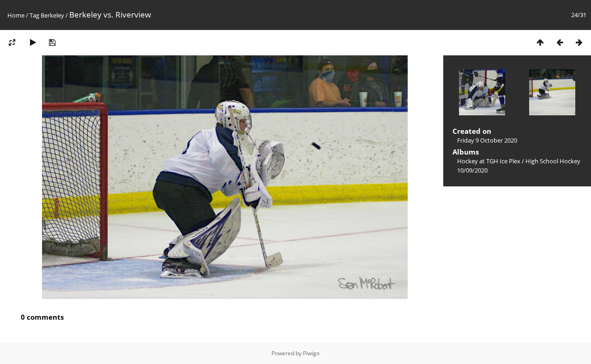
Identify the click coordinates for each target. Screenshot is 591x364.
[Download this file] (52, 42)
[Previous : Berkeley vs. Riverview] (559, 42)
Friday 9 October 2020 (487, 140)
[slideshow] (32, 42)
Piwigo (311, 353)
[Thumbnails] (540, 42)
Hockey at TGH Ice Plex (488, 161)
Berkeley (52, 15)
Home (15, 15)
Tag (34, 15)
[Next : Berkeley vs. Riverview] (579, 42)
